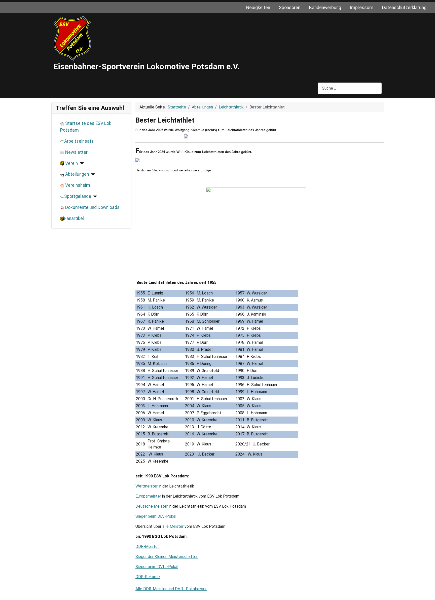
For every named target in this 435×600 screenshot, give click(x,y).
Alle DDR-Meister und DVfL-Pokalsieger (171, 588)
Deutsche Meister (151, 506)
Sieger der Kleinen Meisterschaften (166, 556)
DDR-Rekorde (147, 576)
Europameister (148, 496)
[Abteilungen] (92, 174)
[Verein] (81, 163)
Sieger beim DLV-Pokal (155, 516)
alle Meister (173, 526)
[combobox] (350, 88)
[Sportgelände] (94, 197)
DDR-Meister (147, 546)
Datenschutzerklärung (404, 7)
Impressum (361, 7)
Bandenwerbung (325, 7)
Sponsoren (289, 7)
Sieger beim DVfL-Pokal (156, 566)
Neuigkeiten (258, 7)
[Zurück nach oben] (428, 593)
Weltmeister (146, 486)
